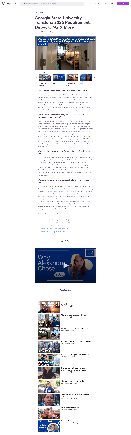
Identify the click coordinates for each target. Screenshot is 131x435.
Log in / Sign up (123, 3)
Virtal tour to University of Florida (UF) (53, 232)
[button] (45, 80)
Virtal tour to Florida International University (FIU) (56, 226)
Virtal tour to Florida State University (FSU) (54, 229)
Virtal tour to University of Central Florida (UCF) (56, 223)
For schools (109, 4)
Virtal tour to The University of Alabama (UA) (55, 220)
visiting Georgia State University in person (60, 191)
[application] (65, 53)
